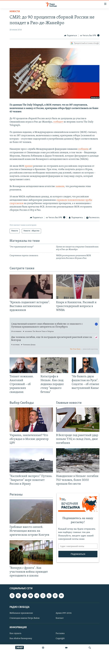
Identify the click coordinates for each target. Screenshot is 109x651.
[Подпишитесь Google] (12, 595)
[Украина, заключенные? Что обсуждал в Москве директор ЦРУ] (31, 419)
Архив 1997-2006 (64, 613)
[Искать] (90, 647)
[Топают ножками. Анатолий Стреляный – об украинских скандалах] (23, 365)
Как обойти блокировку (21, 639)
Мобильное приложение (21, 613)
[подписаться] (61, 595)
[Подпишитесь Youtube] (30, 595)
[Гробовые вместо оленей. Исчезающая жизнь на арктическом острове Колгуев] (31, 511)
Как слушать (15, 634)
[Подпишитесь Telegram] (36, 595)
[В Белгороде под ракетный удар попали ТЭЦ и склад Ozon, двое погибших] (77, 419)
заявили (60, 186)
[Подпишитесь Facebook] (18, 595)
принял (29, 166)
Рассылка (60, 634)
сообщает (58, 122)
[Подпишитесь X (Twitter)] (24, 595)
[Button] (70, 35)
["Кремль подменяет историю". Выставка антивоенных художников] (31, 286)
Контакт (60, 618)
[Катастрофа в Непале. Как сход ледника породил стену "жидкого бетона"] (54, 365)
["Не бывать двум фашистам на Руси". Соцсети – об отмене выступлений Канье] (85, 365)
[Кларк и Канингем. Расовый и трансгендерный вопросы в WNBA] (77, 286)
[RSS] (49, 595)
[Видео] (66, 647)
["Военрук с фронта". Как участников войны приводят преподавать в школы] (31, 552)
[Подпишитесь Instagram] (42, 595)
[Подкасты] (55, 595)
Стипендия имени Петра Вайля (24, 618)
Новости (15, 11)
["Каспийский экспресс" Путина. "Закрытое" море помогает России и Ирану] (31, 460)
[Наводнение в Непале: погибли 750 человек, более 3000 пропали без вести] (77, 460)
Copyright (60, 639)
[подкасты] (43, 647)
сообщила (83, 149)
